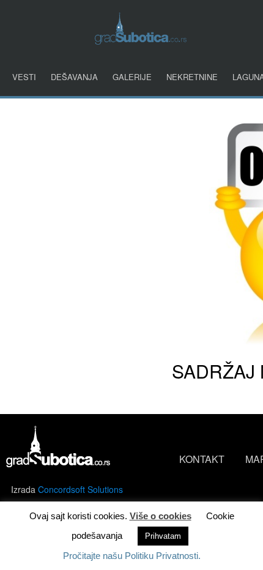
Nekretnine (192, 77)
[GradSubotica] (141, 41)
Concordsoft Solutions (80, 489)
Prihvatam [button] (163, 536)
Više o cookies (160, 516)
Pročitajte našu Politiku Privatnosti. (132, 555)
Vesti (24, 77)
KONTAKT (201, 459)
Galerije (132, 77)
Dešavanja (74, 77)
